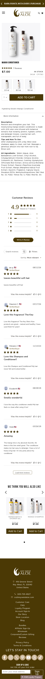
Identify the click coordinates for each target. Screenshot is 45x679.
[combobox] (31, 258)
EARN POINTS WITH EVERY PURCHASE (22, 3)
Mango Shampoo (36, 517)
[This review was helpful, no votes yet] (34, 294)
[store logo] (22, 12)
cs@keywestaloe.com (24, 597)
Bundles (22, 625)
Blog (22, 620)
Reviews (22, 637)
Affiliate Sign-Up (22, 628)
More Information (11, 116)
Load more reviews (22, 473)
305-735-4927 (24, 594)
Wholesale (22, 631)
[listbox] (22, 85)
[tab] (22, 116)
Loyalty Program (22, 608)
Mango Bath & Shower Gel (15, 517)
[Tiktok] (40, 657)
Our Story (22, 614)
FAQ (23, 605)
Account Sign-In (22, 611)
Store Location (22, 617)
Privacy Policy (22, 642)
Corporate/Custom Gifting (22, 634)
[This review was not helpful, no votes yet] (38, 294)
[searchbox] (13, 252)
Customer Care (22, 602)
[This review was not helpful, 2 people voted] (38, 378)
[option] (7, 85)
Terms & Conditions (22, 645)
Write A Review (23, 240)
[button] (32, 677)
